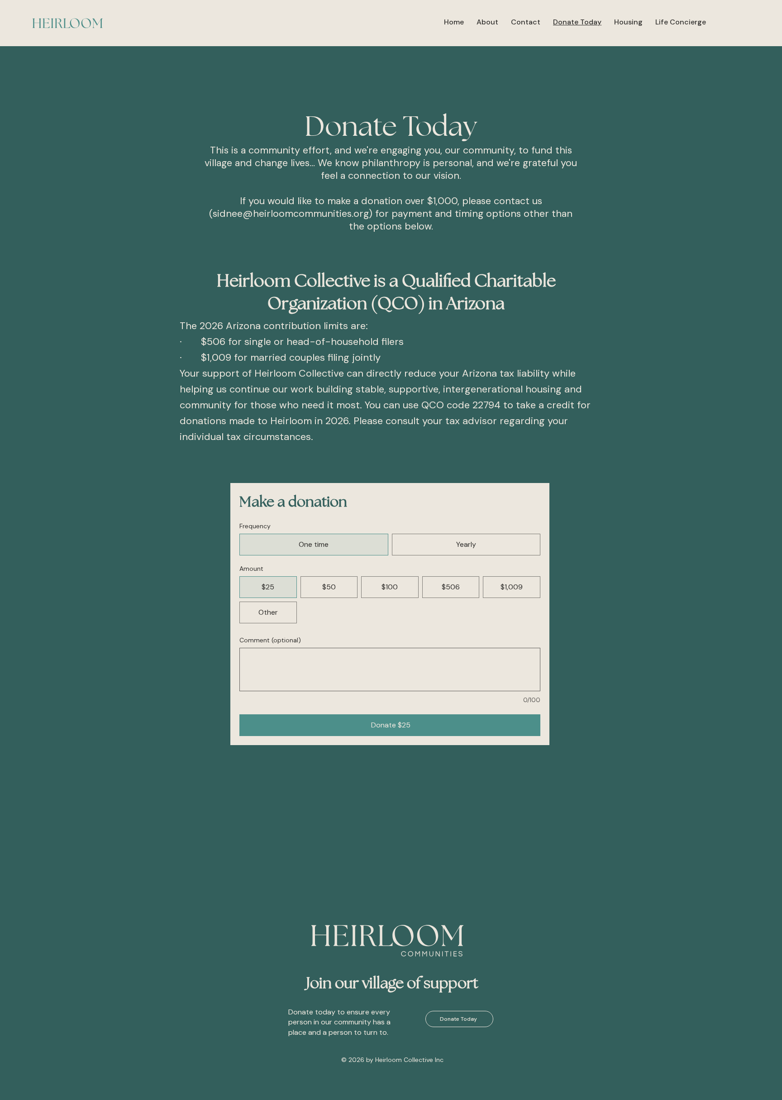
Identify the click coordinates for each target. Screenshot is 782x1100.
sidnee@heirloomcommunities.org (291, 213)
